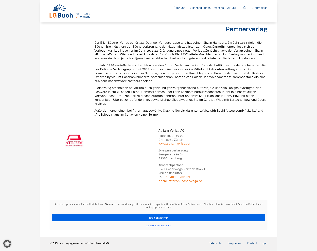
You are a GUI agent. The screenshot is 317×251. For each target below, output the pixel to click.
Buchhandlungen (200, 7)
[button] (7, 243)
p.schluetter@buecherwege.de (180, 181)
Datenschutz (217, 243)
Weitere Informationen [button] (158, 225)
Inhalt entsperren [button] (158, 217)
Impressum (235, 243)
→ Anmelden (259, 7)
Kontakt (252, 243)
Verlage (219, 7)
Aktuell (231, 7)
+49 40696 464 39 (177, 177)
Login (264, 243)
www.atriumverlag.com (175, 143)
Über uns (179, 7)
